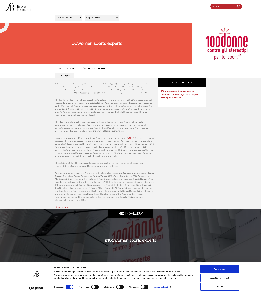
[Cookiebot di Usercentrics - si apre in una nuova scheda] (36, 289)
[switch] (95, 287)
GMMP (130, 138)
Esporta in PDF (64, 207)
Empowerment (93, 18)
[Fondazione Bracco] (19, 7)
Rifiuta (219, 287)
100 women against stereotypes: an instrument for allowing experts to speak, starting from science (180, 94)
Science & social (64, 18)
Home (57, 68)
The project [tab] (64, 75)
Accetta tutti (220, 269)
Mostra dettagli (160, 287)
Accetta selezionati (219, 278)
